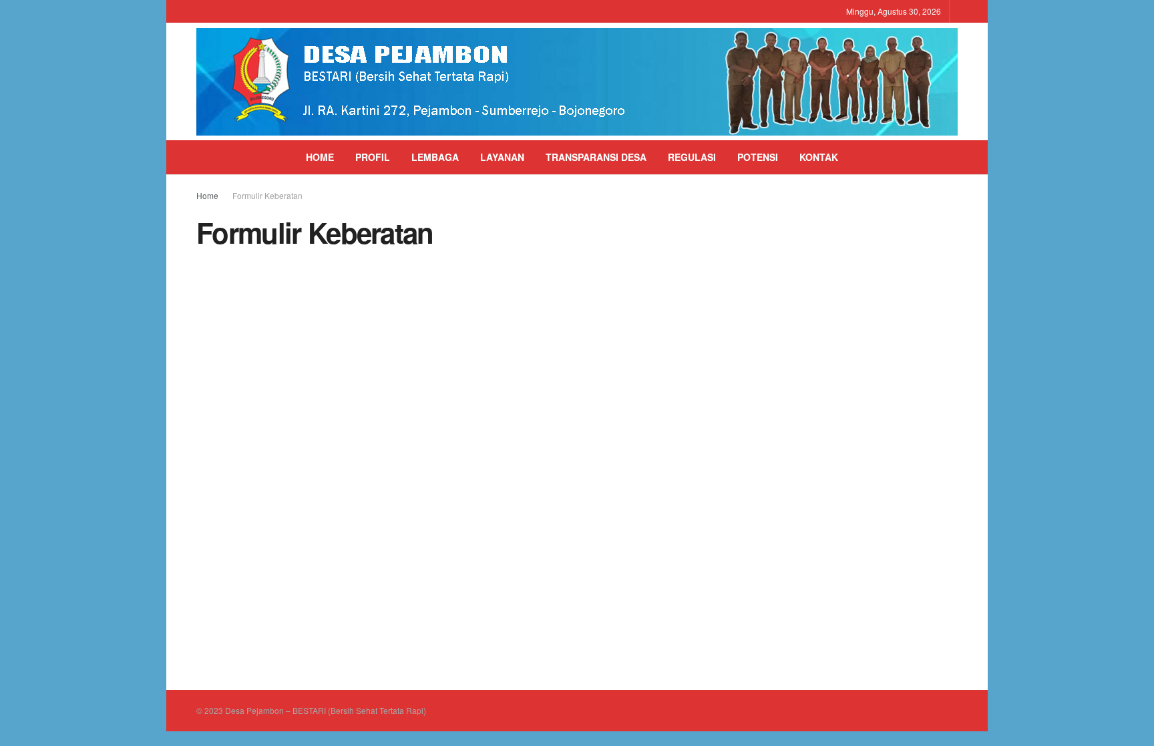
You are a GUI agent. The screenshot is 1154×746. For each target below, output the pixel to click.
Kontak (818, 157)
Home (320, 157)
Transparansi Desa (596, 157)
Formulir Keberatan (267, 195)
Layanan (502, 157)
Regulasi (692, 157)
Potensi (757, 157)
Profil (372, 157)
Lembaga (435, 157)
